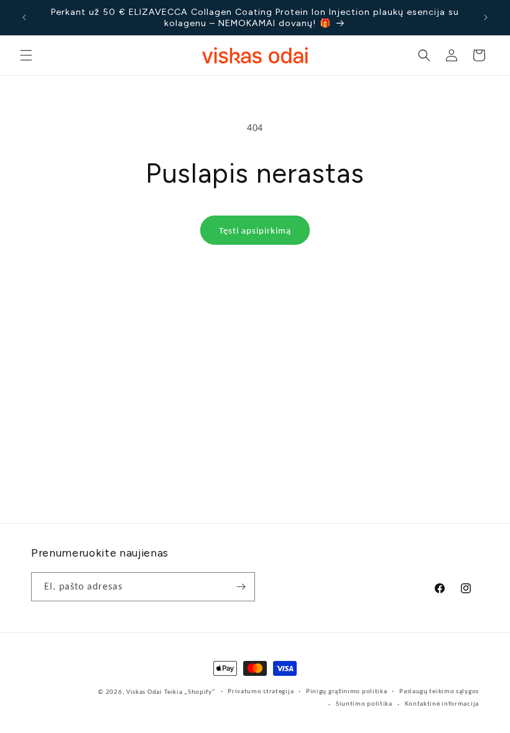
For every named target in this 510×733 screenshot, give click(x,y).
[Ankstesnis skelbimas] (24, 17)
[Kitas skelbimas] (485, 17)
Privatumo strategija (261, 691)
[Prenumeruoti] (240, 586)
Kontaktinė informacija (442, 703)
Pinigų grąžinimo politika (346, 691)
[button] (26, 55)
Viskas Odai (144, 692)
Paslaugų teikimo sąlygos (439, 691)
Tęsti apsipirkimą (255, 230)
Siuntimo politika (364, 703)
